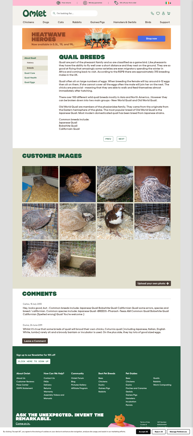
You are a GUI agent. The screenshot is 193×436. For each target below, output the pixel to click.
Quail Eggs (29, 82)
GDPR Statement (24, 388)
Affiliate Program (79, 388)
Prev (108, 139)
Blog (73, 381)
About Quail (30, 58)
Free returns (66, 3)
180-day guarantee (95, 3)
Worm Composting (162, 385)
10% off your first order (127, 3)
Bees (100, 378)
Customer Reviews (25, 381)
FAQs (46, 381)
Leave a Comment (35, 341)
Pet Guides (131, 373)
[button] (151, 373)
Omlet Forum (77, 378)
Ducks (101, 385)
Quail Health (30, 77)
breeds (30, 68)
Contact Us (49, 378)
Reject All (159, 432)
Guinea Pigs (104, 388)
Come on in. (23, 423)
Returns (47, 388)
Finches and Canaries (136, 388)
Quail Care (29, 73)
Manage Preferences (178, 432)
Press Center (22, 385)
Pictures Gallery (78, 385)
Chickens (102, 381)
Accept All (143, 432)
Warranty (48, 391)
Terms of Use (145, 422)
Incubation (131, 401)
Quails (156, 378)
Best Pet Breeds (106, 373)
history (30, 62)
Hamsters (130, 398)
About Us (20, 378)
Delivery (47, 385)
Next (121, 139)
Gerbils (129, 391)
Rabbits (102, 391)
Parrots (129, 405)
